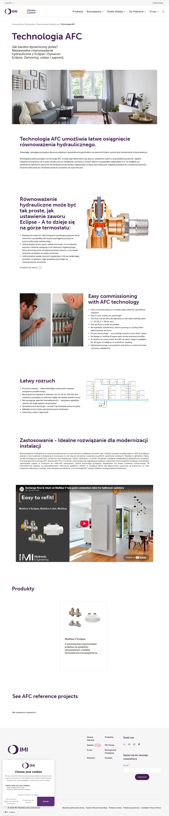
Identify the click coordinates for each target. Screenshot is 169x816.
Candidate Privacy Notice (151, 808)
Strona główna (18, 24)
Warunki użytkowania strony (73, 808)
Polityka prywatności (131, 808)
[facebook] (139, 744)
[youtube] (129, 744)
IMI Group (109, 745)
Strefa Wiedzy (115, 11)
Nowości (91, 758)
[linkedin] (124, 744)
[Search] (163, 11)
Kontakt (108, 758)
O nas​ (153, 11)
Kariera (90, 745)
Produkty (78, 11)
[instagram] (134, 744)
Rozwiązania (94, 11)
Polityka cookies (115, 808)
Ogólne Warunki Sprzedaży (96, 808)
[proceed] (40, 268)
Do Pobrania (136, 11)
